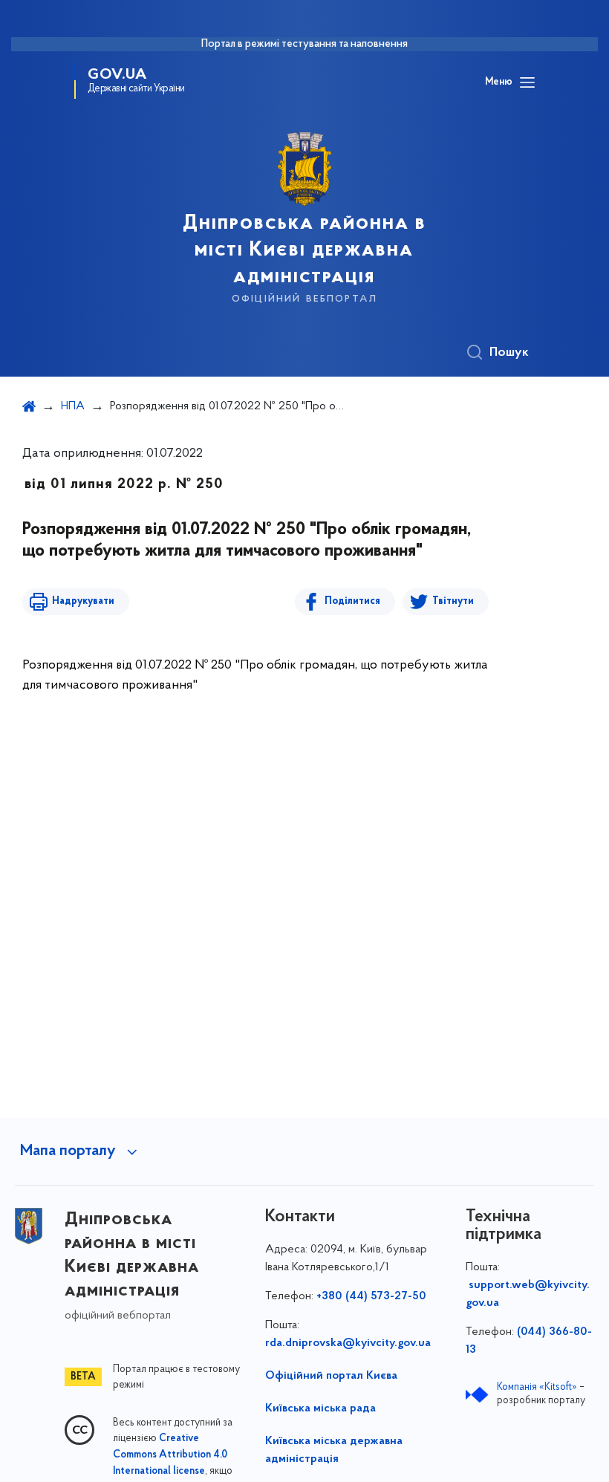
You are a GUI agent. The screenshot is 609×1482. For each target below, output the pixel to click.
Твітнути (453, 601)
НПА (73, 406)
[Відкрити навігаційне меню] (527, 82)
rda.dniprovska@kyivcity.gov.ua (348, 1343)
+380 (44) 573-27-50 (371, 1296)
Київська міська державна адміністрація (334, 1450)
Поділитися (352, 601)
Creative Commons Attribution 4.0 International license (170, 1455)
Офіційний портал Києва (331, 1376)
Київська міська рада (320, 1408)
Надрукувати (83, 601)
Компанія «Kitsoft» (537, 1387)
